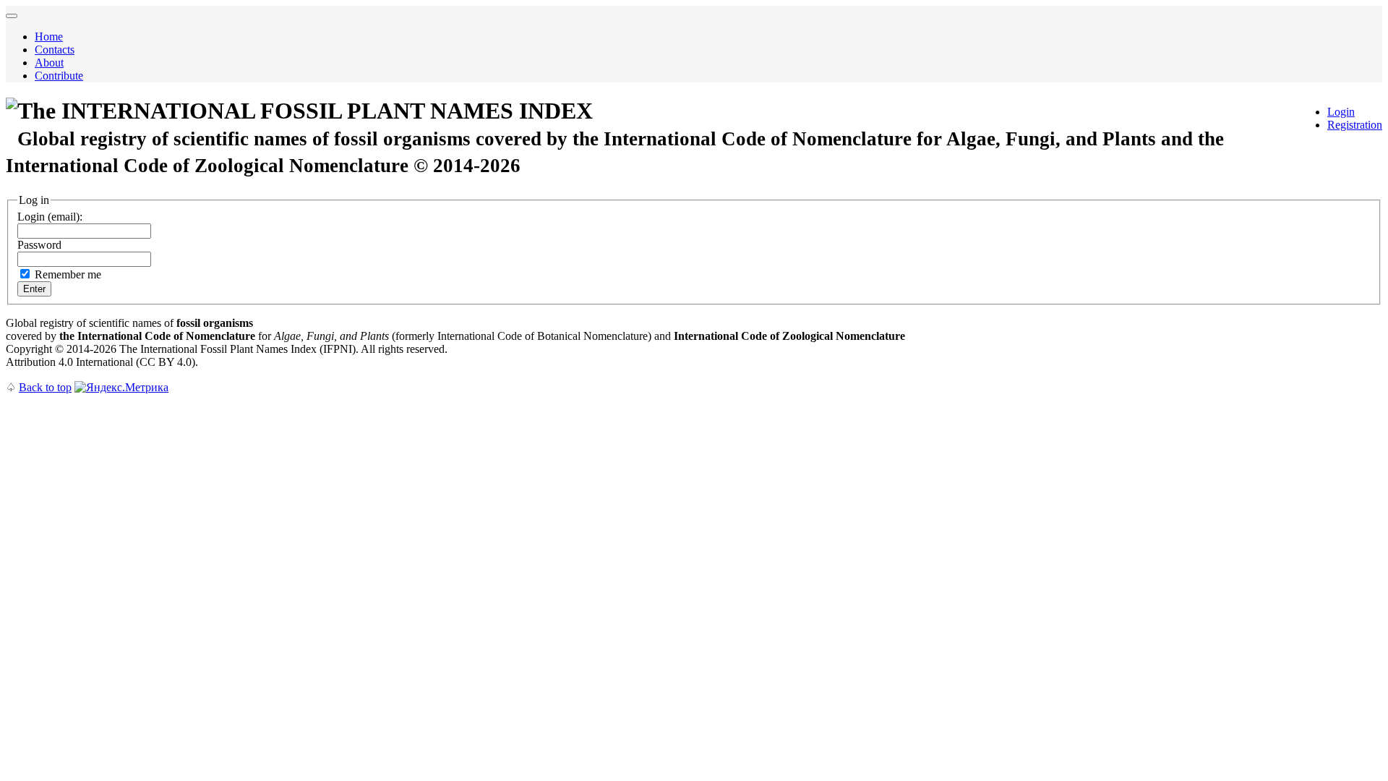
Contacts (54, 49)
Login (1341, 112)
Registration (1354, 125)
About (49, 62)
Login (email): (49, 216)
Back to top (45, 387)
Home (49, 36)
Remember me (68, 274)
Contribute (59, 75)
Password (39, 245)
